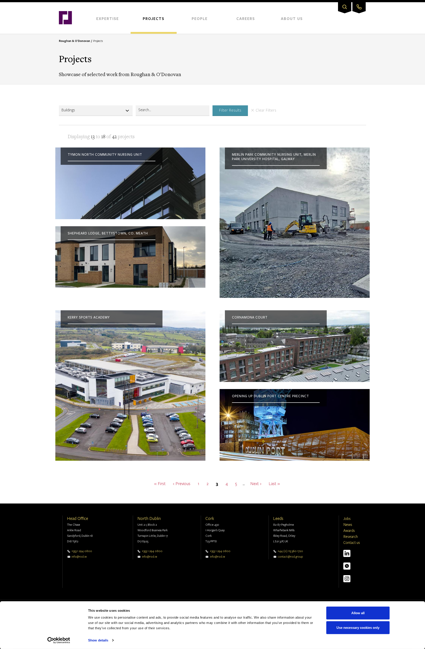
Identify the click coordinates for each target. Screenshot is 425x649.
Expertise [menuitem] (107, 18)
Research (350, 536)
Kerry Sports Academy (89, 317)
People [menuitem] (200, 18)
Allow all (358, 613)
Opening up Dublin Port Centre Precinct (270, 396)
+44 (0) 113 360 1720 (290, 551)
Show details (98, 640)
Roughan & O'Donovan (74, 41)
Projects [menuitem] (153, 18)
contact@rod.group (290, 557)
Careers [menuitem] (245, 18)
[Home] (65, 4)
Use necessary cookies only (357, 627)
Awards (349, 530)
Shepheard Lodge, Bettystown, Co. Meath (108, 233)
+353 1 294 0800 (81, 551)
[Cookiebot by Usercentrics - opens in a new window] (58, 640)
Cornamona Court (250, 317)
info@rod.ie (79, 557)
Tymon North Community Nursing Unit (105, 155)
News (347, 524)
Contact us (351, 542)
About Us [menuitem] (292, 18)
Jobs (347, 518)
